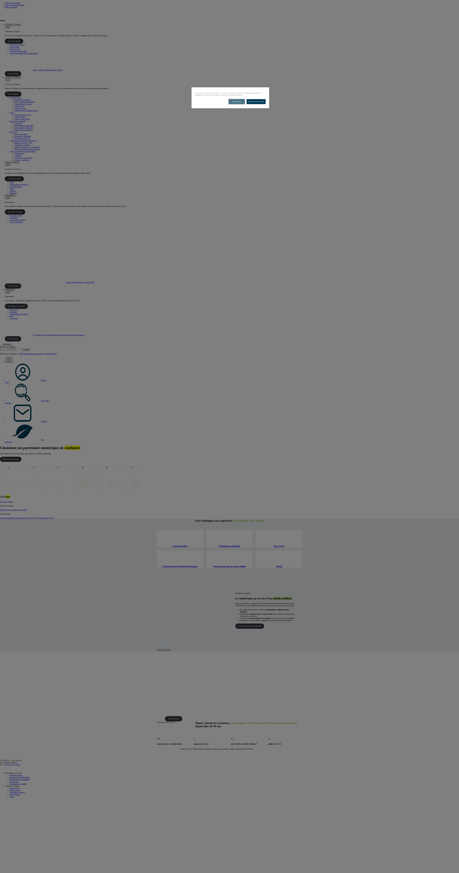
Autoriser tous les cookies (256, 101)
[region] (230, 97)
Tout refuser (237, 101)
